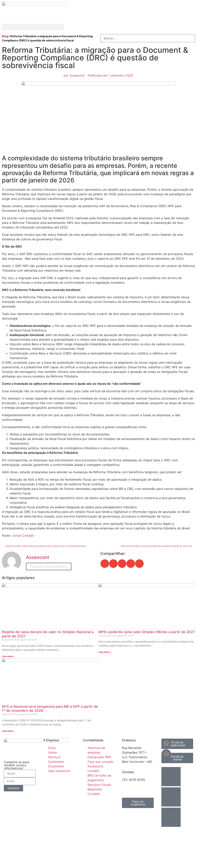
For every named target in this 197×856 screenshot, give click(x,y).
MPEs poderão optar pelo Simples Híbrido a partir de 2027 (146, 632)
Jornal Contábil (23, 535)
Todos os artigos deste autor (49, 566)
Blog (5, 36)
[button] (33, 27)
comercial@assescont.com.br (143, 784)
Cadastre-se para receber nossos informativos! (16, 765)
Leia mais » (8, 656)
